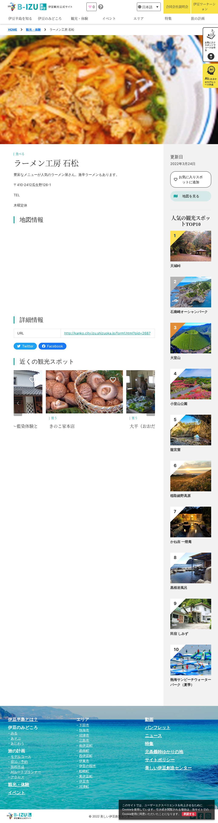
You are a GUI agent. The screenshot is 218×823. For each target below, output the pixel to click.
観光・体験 (79, 18)
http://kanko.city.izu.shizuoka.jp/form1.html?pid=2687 (107, 333)
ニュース (153, 735)
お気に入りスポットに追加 (191, 179)
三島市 (84, 740)
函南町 (84, 750)
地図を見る (190, 196)
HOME (12, 29)
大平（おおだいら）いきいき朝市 (87, 426)
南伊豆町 (86, 745)
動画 (149, 719)
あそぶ (16, 738)
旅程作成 (17, 767)
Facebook (55, 346)
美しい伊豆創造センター (168, 767)
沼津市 (84, 735)
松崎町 (84, 771)
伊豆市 (84, 781)
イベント (109, 18)
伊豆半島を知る (20, 18)
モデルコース (21, 756)
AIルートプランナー (26, 772)
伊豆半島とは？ (23, 719)
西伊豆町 (86, 756)
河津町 (84, 786)
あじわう (17, 743)
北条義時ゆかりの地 (164, 751)
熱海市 (84, 730)
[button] (18, 403)
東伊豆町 (86, 776)
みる (14, 733)
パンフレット (158, 727)
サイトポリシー (160, 759)
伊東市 (84, 761)
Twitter (27, 346)
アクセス (17, 777)
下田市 (84, 725)
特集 (168, 18)
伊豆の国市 (87, 766)
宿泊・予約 (19, 762)
